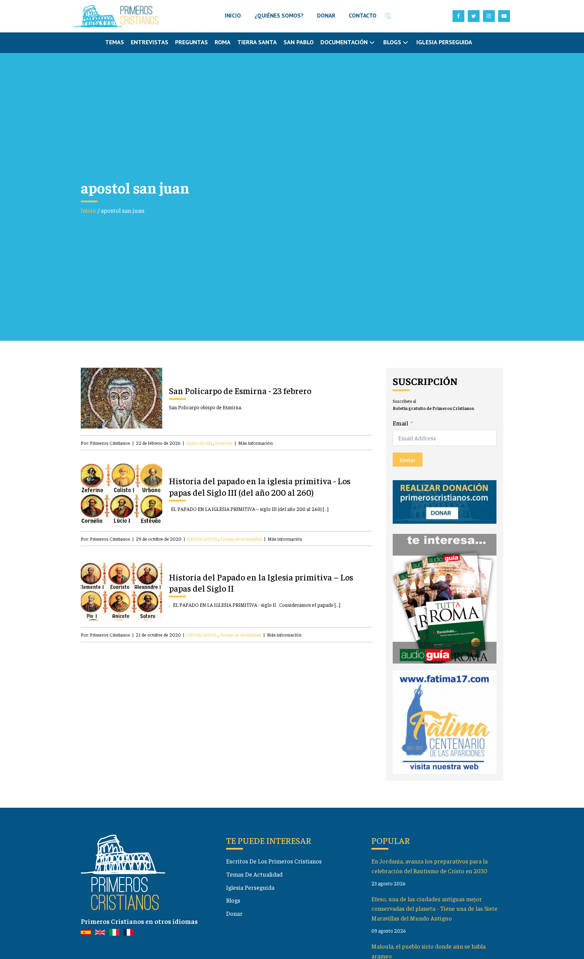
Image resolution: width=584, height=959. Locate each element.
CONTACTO (362, 15)
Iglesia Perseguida (444, 42)
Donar (234, 913)
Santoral (224, 443)
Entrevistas (149, 42)
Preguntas (191, 42)
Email (400, 423)
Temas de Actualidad (241, 539)
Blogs (233, 900)
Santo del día (199, 443)
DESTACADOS (202, 539)
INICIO (233, 15)
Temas (114, 42)
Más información (255, 443)
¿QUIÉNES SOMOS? (278, 15)
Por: (105, 443)
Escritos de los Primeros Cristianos (274, 861)
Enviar (407, 459)
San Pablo (299, 42)
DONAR (326, 15)
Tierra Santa (257, 42)
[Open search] (388, 16)
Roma (222, 42)
